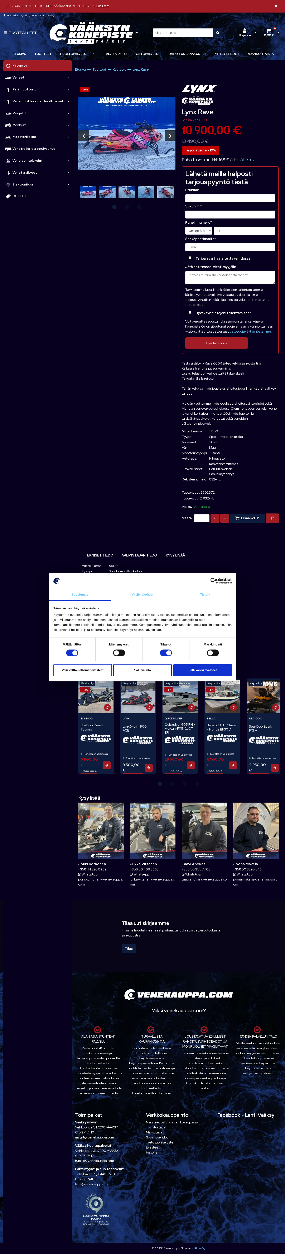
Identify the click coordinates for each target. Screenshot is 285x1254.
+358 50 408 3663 (144, 869)
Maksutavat (155, 1132)
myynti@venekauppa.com (94, 1137)
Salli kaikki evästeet (202, 670)
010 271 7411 (84, 1179)
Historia (151, 1152)
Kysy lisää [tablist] (175, 555)
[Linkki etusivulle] (91, 33)
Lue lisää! (102, 6)
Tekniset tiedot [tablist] (100, 555)
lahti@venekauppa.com (92, 1184)
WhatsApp (89, 874)
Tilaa (129, 948)
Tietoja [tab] (205, 594)
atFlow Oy (198, 1248)
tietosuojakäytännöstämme (250, 331)
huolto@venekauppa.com (94, 1161)
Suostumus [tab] (80, 594)
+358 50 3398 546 (247, 869)
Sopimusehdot (157, 1137)
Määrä (187, 518)
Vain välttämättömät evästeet (82, 670)
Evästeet (153, 1147)
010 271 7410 (84, 1132)
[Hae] (217, 32)
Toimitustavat (156, 1127)
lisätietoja (246, 160)
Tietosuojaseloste (159, 1142)
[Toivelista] (272, 518)
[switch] (119, 652)
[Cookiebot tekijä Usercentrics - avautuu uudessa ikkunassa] (213, 581)
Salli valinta (142, 670)
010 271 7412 (84, 1156)
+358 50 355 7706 (196, 869)
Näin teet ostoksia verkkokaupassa (172, 1122)
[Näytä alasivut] (94, 53)
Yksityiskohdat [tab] (142, 594)
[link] (68, 77)
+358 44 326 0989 (92, 869)
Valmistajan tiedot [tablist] (140, 555)
